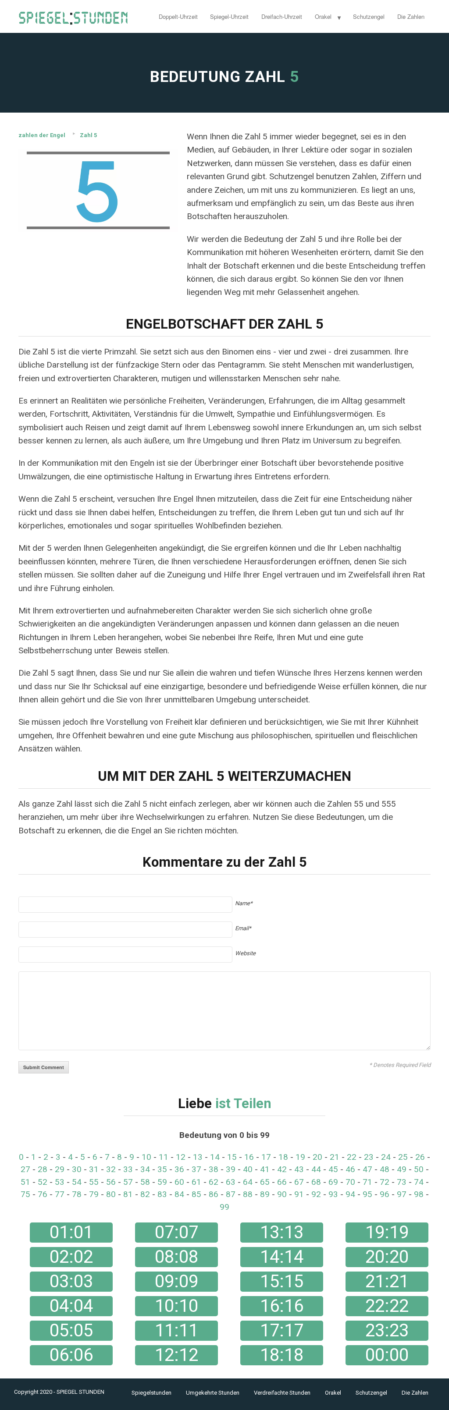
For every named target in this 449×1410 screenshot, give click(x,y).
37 (196, 1169)
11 (163, 1157)
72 (384, 1182)
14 (215, 1157)
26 (420, 1157)
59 (162, 1182)
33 (128, 1169)
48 (384, 1169)
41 (265, 1169)
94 (350, 1194)
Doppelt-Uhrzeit (178, 16)
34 (145, 1169)
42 (282, 1169)
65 (265, 1182)
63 (230, 1182)
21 (334, 1157)
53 (59, 1182)
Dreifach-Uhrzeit (281, 16)
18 (283, 1157)
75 (25, 1194)
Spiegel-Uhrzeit (229, 16)
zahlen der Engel (41, 135)
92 (316, 1194)
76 (42, 1194)
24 (386, 1157)
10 (146, 1157)
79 (94, 1194)
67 (299, 1182)
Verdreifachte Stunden (282, 1392)
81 (128, 1194)
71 (367, 1182)
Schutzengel (369, 16)
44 (316, 1169)
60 (179, 1182)
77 (59, 1194)
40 (248, 1169)
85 (196, 1194)
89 (265, 1194)
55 (94, 1182)
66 (282, 1182)
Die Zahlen (410, 16)
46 (350, 1169)
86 (213, 1194)
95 (367, 1194)
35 (162, 1169)
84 (179, 1194)
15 (232, 1157)
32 (111, 1169)
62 (213, 1182)
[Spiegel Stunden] (73, 16)
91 (299, 1194)
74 (419, 1182)
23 (369, 1157)
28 (42, 1169)
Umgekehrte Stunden (212, 1392)
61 (196, 1182)
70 (350, 1182)
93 (333, 1194)
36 (179, 1169)
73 (401, 1182)
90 (282, 1194)
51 (25, 1182)
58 (145, 1182)
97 (401, 1194)
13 (198, 1157)
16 (249, 1157)
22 (351, 1157)
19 (300, 1157)
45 (333, 1169)
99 (224, 1207)
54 (77, 1182)
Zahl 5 (88, 135)
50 (419, 1169)
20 (317, 1157)
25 (403, 1157)
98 (419, 1194)
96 (384, 1194)
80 (111, 1194)
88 (248, 1194)
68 (316, 1182)
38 (213, 1169)
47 (367, 1169)
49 (401, 1169)
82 (145, 1194)
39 (230, 1169)
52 (42, 1182)
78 (77, 1194)
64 (248, 1182)
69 (333, 1182)
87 (230, 1194)
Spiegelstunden (151, 1392)
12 (180, 1157)
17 (266, 1157)
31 (94, 1169)
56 (111, 1182)
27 (25, 1169)
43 (299, 1169)
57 (128, 1182)
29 (59, 1169)
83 (162, 1194)
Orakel (323, 16)
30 (77, 1169)
